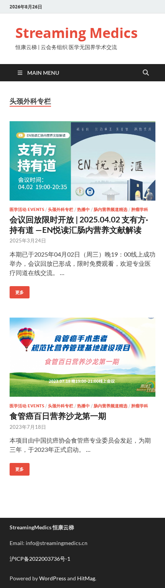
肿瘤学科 (139, 209)
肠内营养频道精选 (110, 209)
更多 (17, 290)
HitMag (86, 578)
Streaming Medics (76, 32)
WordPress (52, 578)
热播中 (83, 209)
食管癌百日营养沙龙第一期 (58, 415)
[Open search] (146, 73)
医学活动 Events (27, 209)
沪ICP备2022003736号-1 (40, 558)
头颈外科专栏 (60, 209)
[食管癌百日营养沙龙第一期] (82, 357)
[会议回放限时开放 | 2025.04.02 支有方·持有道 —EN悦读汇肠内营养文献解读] (82, 161)
